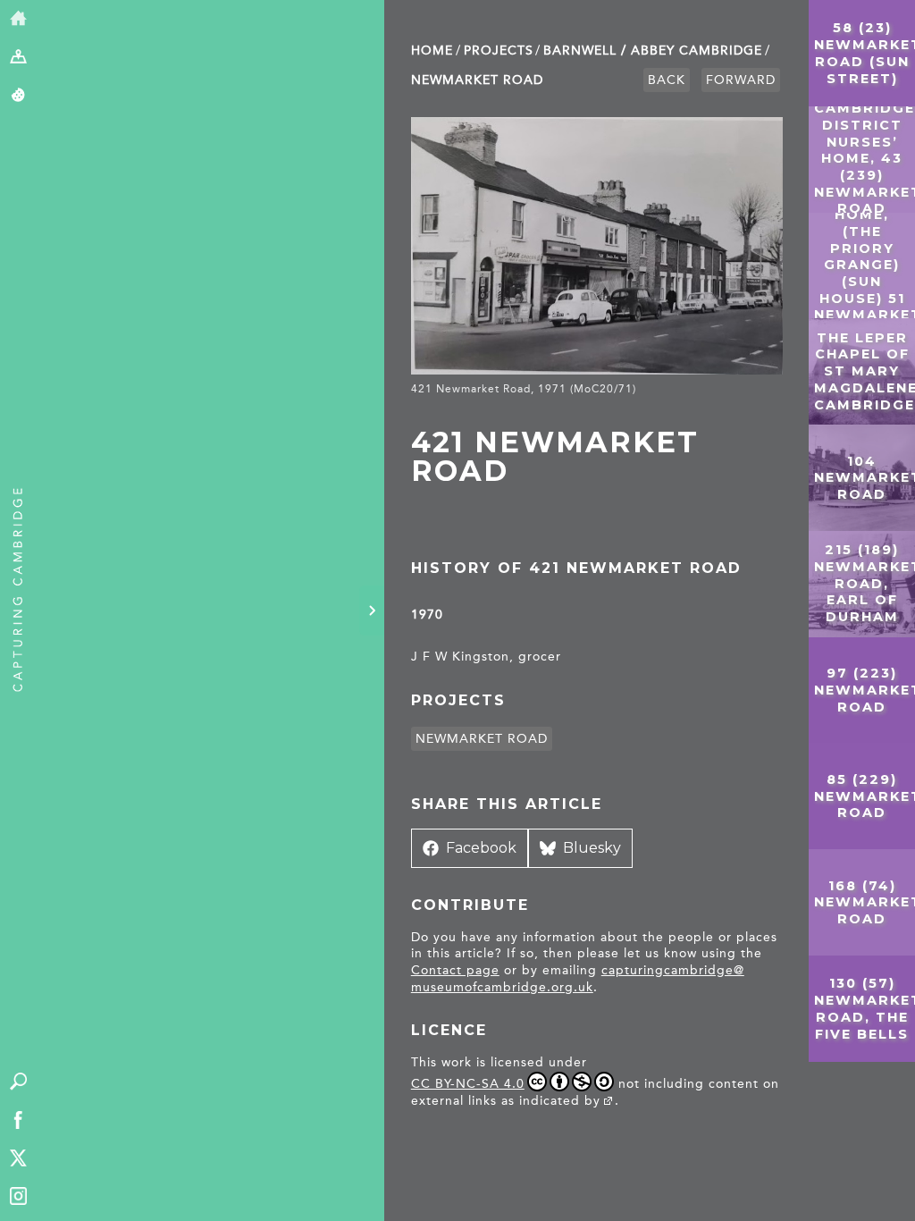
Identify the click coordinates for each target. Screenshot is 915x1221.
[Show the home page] (18, 19)
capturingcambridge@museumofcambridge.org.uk (577, 979)
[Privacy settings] (18, 96)
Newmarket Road (477, 80)
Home (432, 50)
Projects (498, 50)
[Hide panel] (371, 610)
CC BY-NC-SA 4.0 (468, 1083)
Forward (741, 80)
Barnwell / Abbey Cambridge (652, 50)
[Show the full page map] (18, 57)
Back (666, 80)
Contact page (455, 970)
